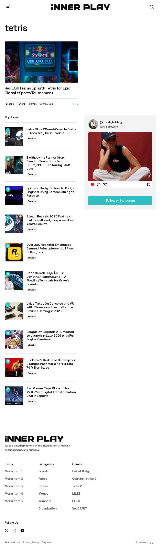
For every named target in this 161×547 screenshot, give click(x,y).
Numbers (44, 501)
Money (43, 493)
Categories (46, 464)
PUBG (76, 501)
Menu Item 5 (14, 501)
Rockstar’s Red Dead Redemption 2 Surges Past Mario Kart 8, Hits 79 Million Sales (51, 364)
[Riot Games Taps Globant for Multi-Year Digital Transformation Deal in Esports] (14, 395)
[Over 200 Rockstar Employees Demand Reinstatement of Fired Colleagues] (14, 252)
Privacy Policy (31, 542)
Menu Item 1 (13, 471)
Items (9, 464)
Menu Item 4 (14, 493)
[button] (8, 7)
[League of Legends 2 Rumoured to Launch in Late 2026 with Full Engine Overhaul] (14, 339)
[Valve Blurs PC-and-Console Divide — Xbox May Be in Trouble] (14, 136)
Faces (42, 479)
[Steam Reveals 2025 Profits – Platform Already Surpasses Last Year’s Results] (14, 224)
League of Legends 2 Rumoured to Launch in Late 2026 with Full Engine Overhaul (50, 335)
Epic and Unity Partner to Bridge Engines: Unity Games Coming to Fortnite (50, 192)
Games (33, 103)
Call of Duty (80, 471)
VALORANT (79, 508)
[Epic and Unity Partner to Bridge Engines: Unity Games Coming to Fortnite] (14, 195)
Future (21, 103)
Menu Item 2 (14, 479)
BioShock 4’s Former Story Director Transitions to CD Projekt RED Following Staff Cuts (48, 163)
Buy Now (46, 542)
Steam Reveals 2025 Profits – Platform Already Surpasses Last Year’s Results (51, 220)
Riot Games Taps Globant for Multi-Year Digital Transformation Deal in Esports (51, 392)
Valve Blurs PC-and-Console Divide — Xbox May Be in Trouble (51, 131)
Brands (10, 103)
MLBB (76, 493)
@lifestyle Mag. (111, 122)
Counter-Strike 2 (84, 479)
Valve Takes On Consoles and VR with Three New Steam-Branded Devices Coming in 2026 (50, 307)
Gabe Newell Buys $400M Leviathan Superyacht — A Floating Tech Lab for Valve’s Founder (48, 278)
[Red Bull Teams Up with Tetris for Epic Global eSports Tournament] (41, 62)
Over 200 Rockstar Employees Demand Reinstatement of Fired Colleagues (50, 248)
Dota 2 (77, 486)
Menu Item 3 (14, 486)
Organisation (47, 508)
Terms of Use (12, 542)
